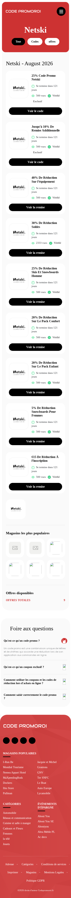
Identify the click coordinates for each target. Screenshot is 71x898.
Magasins (31, 872)
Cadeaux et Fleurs (13, 828)
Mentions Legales (54, 872)
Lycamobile (43, 793)
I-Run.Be (8, 762)
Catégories (27, 864)
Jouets (6, 844)
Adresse (9, 864)
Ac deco (42, 837)
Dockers (7, 782)
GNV (40, 772)
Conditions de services (53, 864)
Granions (42, 767)
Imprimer (12, 872)
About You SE (46, 821)
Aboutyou (43, 826)
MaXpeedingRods (13, 777)
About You (44, 816)
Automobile (9, 812)
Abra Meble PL (46, 831)
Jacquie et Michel (47, 762)
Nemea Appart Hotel (14, 772)
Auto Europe (44, 788)
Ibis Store (8, 788)
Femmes (7, 833)
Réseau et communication (17, 818)
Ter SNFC (43, 777)
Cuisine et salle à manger (17, 823)
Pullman (7, 793)
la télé (6, 838)
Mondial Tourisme (13, 767)
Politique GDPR (35, 880)
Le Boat (41, 782)
